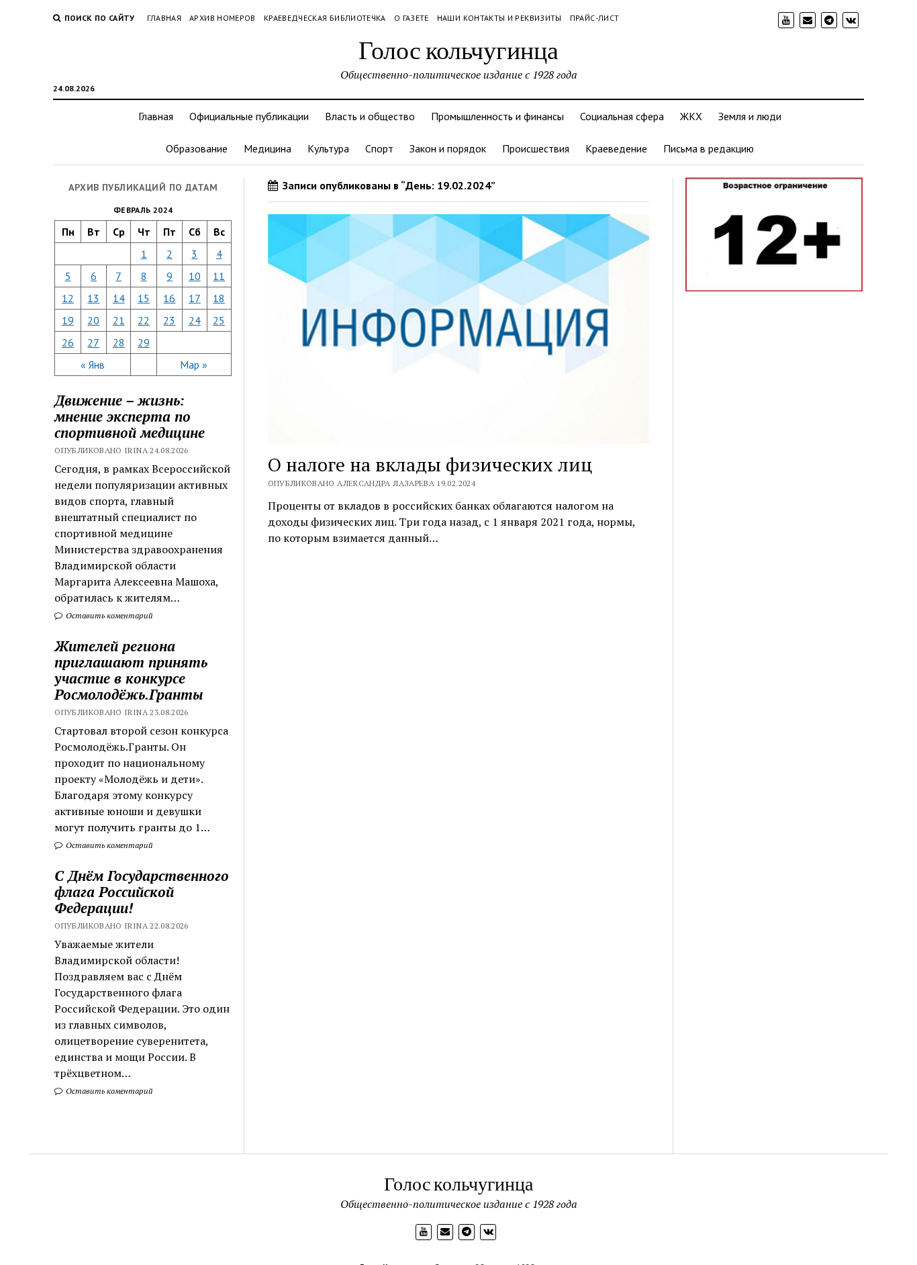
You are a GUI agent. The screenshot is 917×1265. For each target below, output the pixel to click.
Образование (197, 148)
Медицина (267, 148)
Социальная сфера (622, 116)
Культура (328, 148)
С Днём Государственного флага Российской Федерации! (141, 892)
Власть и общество (370, 116)
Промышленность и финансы (497, 116)
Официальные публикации (249, 116)
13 (93, 298)
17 (195, 298)
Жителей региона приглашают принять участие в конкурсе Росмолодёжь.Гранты (130, 670)
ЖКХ (691, 116)
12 (68, 298)
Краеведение (616, 148)
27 (93, 342)
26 (68, 342)
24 (195, 320)
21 (119, 320)
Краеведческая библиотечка (325, 18)
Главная (164, 18)
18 (219, 298)
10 (195, 276)
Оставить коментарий (108, 615)
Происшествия (535, 148)
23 (169, 320)
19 (68, 320)
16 (169, 298)
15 (144, 298)
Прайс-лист (595, 18)
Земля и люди (749, 116)
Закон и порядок (447, 148)
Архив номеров (222, 18)
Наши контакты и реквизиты (499, 18)
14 (119, 298)
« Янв (93, 364)
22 (144, 320)
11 (219, 276)
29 (144, 342)
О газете (411, 18)
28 (119, 342)
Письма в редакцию (708, 148)
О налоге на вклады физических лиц (430, 464)
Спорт (379, 148)
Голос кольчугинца (458, 49)
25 (219, 320)
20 (93, 320)
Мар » (193, 364)
